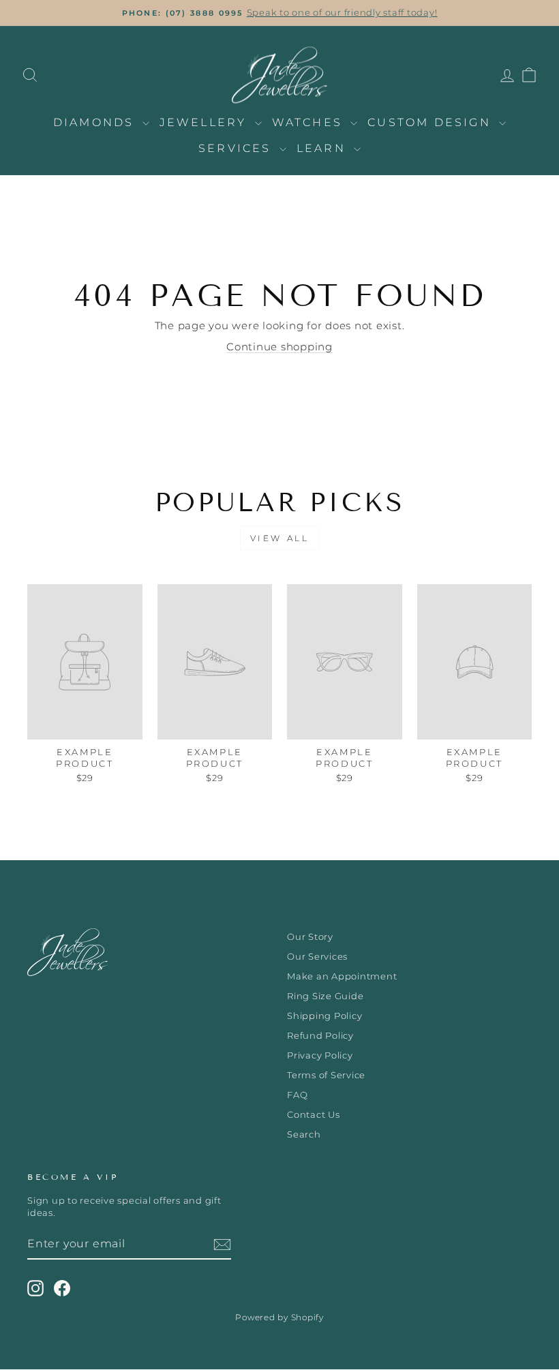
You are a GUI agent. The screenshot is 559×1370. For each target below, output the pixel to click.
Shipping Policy (324, 1016)
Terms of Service (326, 1075)
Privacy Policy (320, 1055)
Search (304, 1134)
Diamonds (96, 122)
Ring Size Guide (325, 996)
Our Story (310, 937)
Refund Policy (320, 1036)
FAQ (297, 1095)
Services (237, 148)
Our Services (317, 957)
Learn (323, 148)
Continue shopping (279, 346)
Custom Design (431, 122)
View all (279, 538)
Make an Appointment (342, 976)
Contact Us (313, 1115)
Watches (310, 122)
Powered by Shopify (279, 1317)
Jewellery (206, 122)
